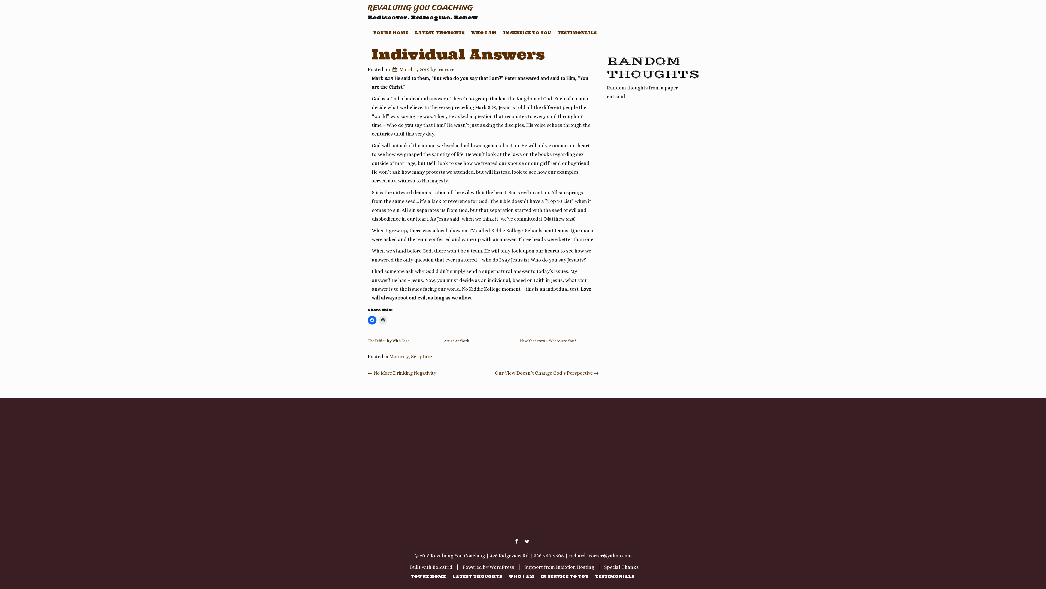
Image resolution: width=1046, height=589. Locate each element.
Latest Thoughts (439, 32)
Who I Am (484, 32)
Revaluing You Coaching (420, 8)
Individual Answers (458, 54)
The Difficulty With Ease (388, 341)
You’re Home (390, 32)
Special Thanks (621, 567)
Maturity (399, 356)
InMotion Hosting (575, 567)
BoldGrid (442, 567)
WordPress (501, 567)
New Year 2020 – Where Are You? (548, 341)
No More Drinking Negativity (402, 373)
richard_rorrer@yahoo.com (600, 555)
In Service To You (527, 32)
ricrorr (446, 69)
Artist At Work (456, 341)
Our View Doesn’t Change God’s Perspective (547, 373)
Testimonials (577, 32)
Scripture (421, 356)
